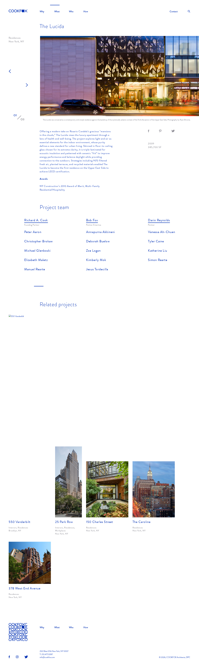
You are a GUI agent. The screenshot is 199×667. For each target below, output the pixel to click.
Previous (10, 71)
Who (71, 11)
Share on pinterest (160, 131)
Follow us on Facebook (9, 657)
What (57, 11)
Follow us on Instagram (17, 657)
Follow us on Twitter (26, 657)
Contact (174, 11)
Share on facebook (148, 131)
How (85, 11)
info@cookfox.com (47, 657)
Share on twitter (173, 131)
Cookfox (18, 11)
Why (42, 11)
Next (27, 85)
